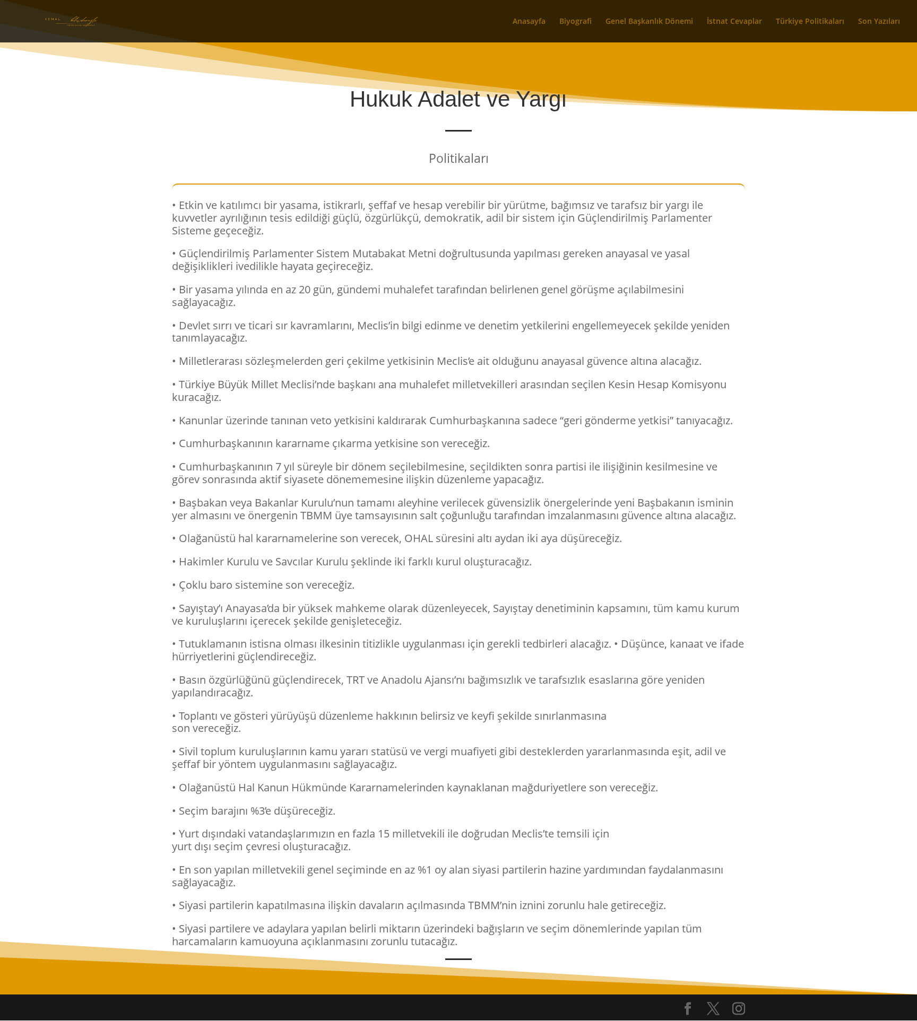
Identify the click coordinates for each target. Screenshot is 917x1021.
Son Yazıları (879, 22)
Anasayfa (529, 22)
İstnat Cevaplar (734, 22)
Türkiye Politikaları (810, 22)
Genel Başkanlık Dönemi (649, 22)
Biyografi (575, 22)
